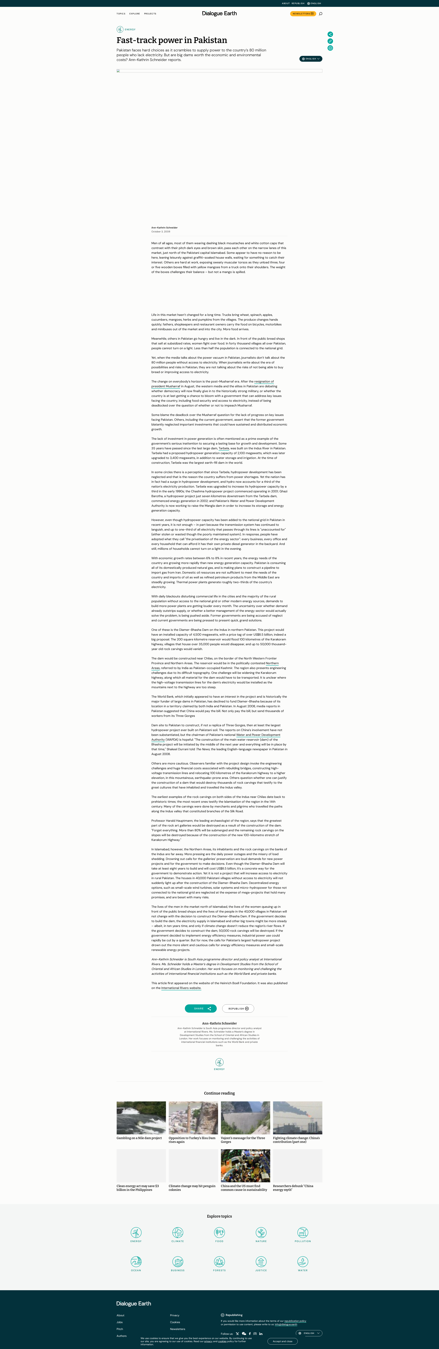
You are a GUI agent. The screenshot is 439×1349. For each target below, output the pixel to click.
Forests (219, 1270)
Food (219, 1241)
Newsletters (301, 13)
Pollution (303, 1241)
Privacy (174, 1315)
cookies (222, 1341)
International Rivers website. (181, 988)
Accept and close (282, 1341)
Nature (261, 1241)
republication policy (295, 1320)
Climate (177, 1241)
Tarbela (224, 448)
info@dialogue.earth (286, 1324)
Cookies (175, 1322)
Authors (122, 1336)
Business (178, 1270)
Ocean (136, 1270)
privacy (208, 1341)
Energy (136, 1241)
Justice (261, 1270)
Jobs (120, 1322)
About (286, 3)
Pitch (120, 1329)
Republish (298, 3)
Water (303, 1270)
